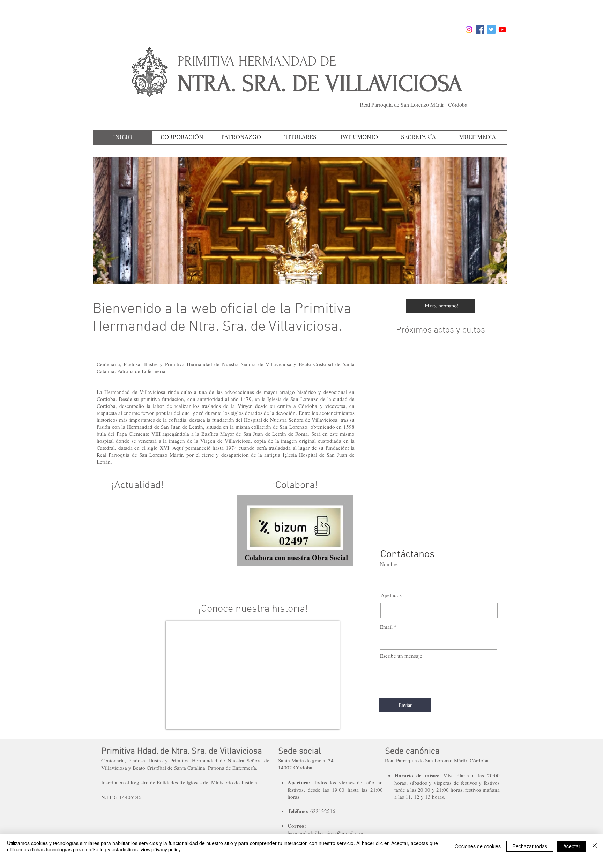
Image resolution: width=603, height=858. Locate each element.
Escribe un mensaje (401, 655)
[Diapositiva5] (312, 273)
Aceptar (571, 846)
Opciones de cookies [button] (478, 846)
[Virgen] (320, 273)
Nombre (389, 564)
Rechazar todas (529, 846)
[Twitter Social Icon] (491, 29)
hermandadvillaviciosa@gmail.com (326, 832)
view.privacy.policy (161, 849)
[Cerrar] (594, 846)
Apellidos (391, 595)
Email (386, 626)
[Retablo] (287, 273)
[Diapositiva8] (279, 273)
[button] (181, 137)
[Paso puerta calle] (295, 273)
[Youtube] (502, 29)
